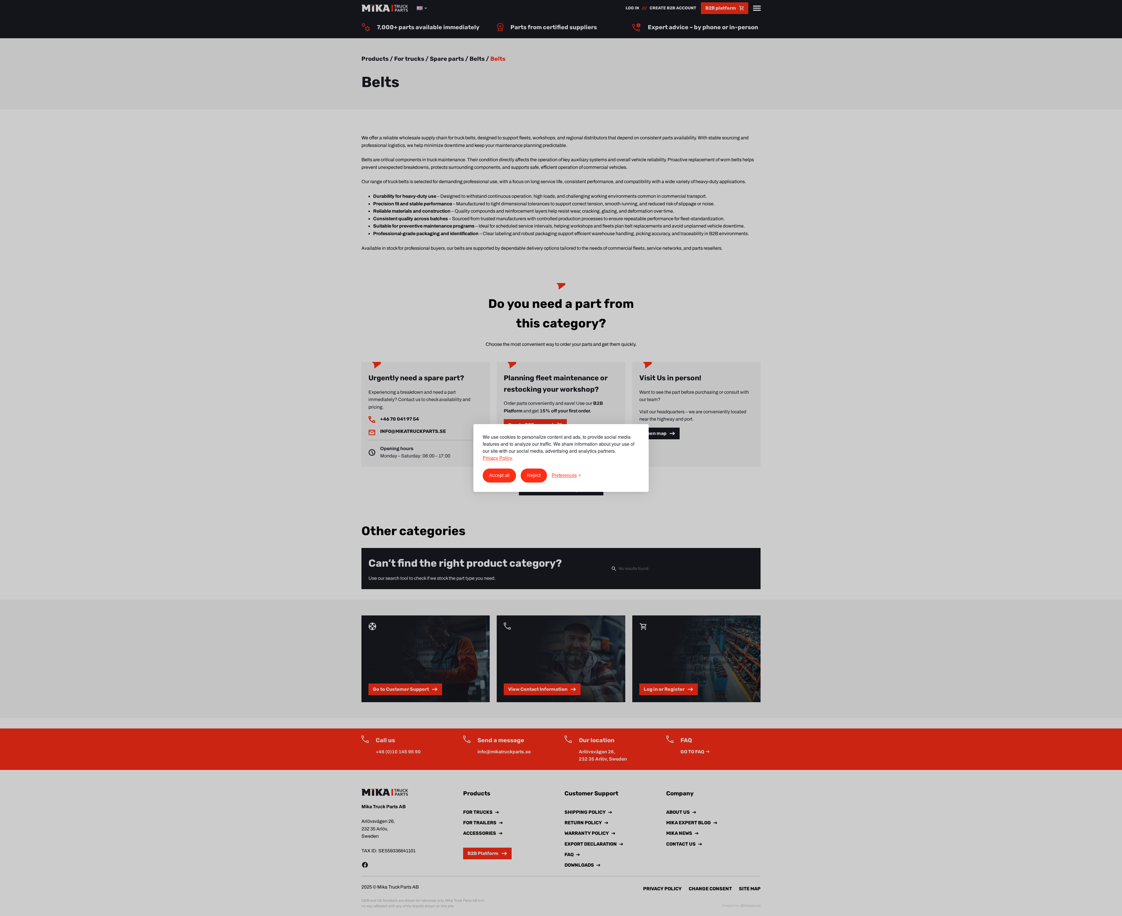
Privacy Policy (497, 457)
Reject (534, 475)
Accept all (499, 475)
